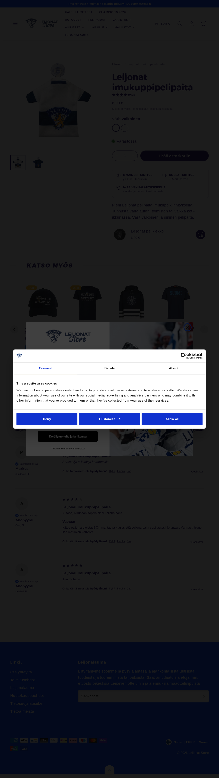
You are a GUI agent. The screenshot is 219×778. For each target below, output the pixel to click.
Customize (107, 419)
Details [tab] (109, 368)
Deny (47, 419)
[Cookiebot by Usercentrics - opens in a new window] (184, 356)
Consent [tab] (45, 368)
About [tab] (173, 368)
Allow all (172, 419)
